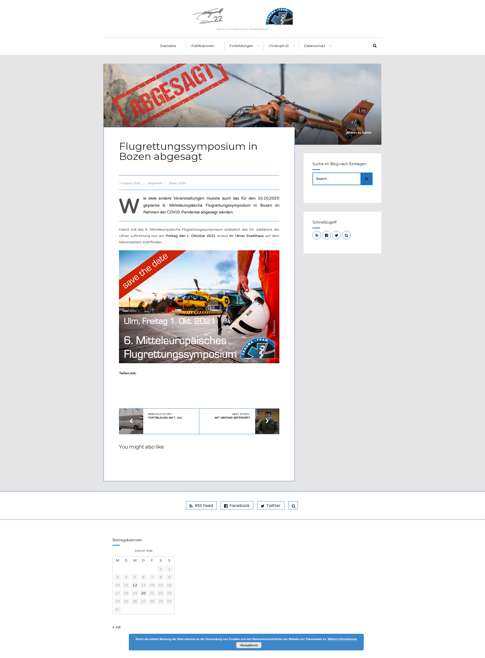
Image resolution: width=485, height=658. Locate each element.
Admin (366, 132)
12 (135, 585)
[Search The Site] (346, 235)
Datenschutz (314, 46)
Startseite (168, 46)
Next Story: (232, 416)
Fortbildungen (241, 46)
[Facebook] (326, 235)
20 (143, 593)
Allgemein (155, 183)
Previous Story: (165, 416)
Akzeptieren (249, 645)
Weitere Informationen (342, 639)
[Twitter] (336, 235)
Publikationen (202, 46)
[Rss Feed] (316, 235)
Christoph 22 (279, 46)
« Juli (116, 627)
